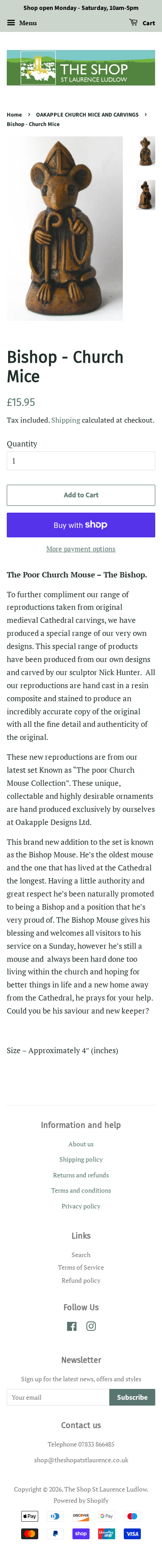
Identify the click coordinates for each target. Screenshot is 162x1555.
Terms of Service (81, 1267)
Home (14, 115)
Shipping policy (81, 1159)
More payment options (81, 548)
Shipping (65, 420)
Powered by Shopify (81, 1500)
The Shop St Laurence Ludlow (105, 1489)
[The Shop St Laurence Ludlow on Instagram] (91, 1328)
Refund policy (81, 1280)
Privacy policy (81, 1206)
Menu (27, 22)
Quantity (22, 443)
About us (81, 1144)
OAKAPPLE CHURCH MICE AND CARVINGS (87, 115)
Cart (148, 23)
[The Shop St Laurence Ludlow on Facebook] (72, 1328)
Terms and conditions (81, 1190)
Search (81, 1254)
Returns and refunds (81, 1175)
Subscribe (132, 1397)
